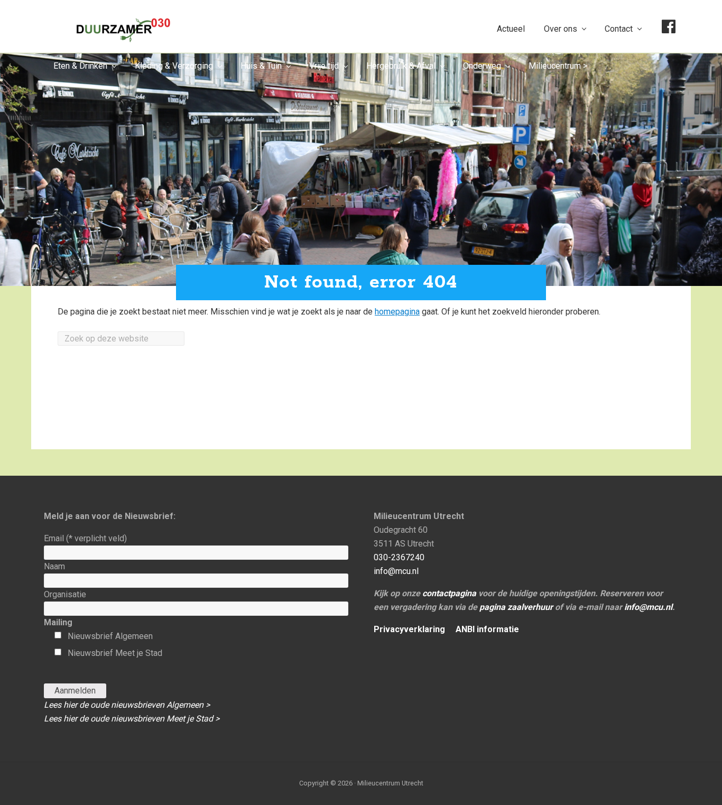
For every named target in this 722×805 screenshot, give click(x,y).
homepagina (397, 312)
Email (85, 538)
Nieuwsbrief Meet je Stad (115, 653)
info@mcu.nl (396, 571)
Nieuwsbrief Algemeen (110, 636)
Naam (54, 566)
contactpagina (449, 593)
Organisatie (65, 594)
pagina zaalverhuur (516, 607)
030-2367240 (399, 557)
